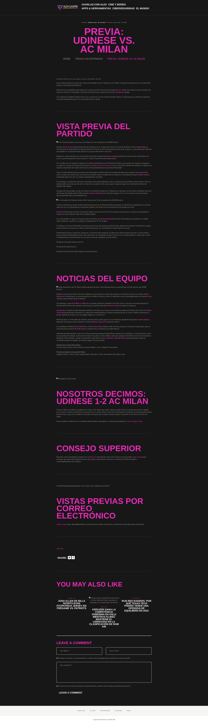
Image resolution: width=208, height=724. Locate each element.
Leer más (59, 549)
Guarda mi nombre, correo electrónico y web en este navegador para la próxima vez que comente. (94, 658)
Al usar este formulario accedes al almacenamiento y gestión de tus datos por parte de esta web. (95, 686)
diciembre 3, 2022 (71, 598)
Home (66, 59)
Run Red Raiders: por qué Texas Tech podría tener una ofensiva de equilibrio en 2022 (136, 606)
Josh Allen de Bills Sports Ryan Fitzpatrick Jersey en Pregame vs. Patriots (71, 604)
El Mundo (84, 22)
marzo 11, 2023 (104, 606)
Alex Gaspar (117, 22)
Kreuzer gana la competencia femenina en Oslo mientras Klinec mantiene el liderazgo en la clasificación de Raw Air (104, 618)
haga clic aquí (137, 457)
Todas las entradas (89, 58)
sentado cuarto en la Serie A (100, 166)
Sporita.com (92, 457)
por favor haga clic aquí (133, 421)
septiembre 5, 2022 (136, 598)
